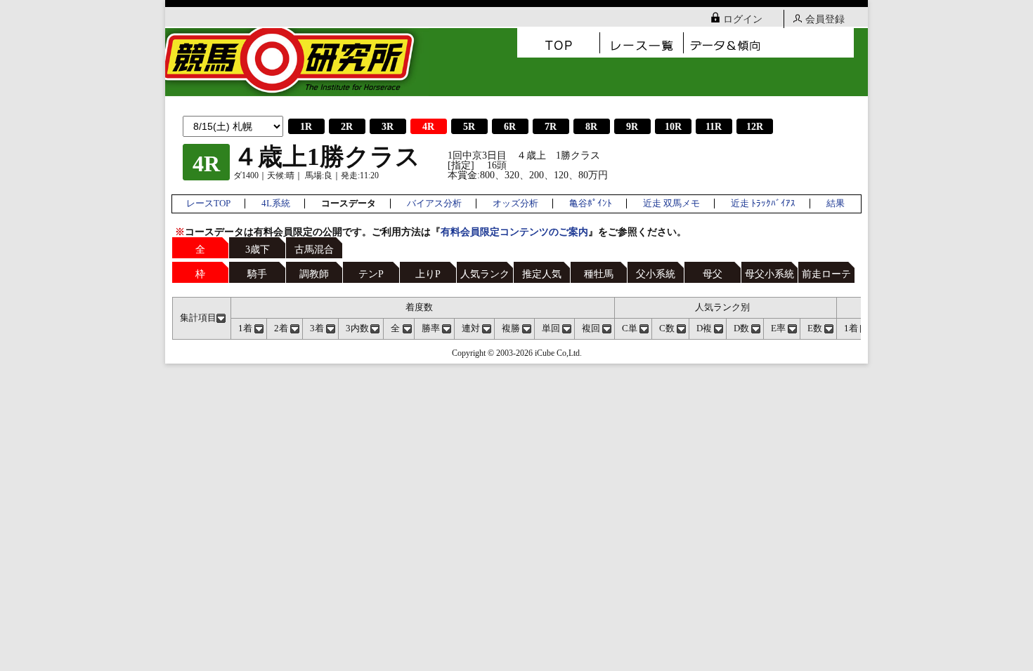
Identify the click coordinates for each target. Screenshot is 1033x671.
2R (347, 126)
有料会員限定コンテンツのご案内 (514, 232)
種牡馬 (598, 274)
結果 (835, 203)
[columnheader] (202, 318)
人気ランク (484, 274)
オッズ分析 (515, 203)
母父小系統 (769, 274)
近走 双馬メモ (671, 203)
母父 (712, 274)
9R (632, 126)
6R (510, 126)
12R (754, 126)
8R (591, 126)
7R (551, 126)
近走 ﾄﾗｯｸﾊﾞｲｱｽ (763, 203)
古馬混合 (314, 249)
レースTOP (208, 203)
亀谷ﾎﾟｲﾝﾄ (590, 203)
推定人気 (541, 274)
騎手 (257, 274)
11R (714, 126)
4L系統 (275, 203)
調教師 (314, 274)
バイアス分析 (434, 203)
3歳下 (257, 249)
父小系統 (655, 274)
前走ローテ (826, 274)
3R (388, 126)
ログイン (742, 19)
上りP (428, 274)
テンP (371, 274)
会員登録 (825, 19)
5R (469, 126)
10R (673, 126)
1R (306, 126)
